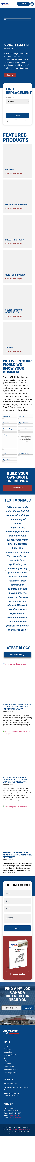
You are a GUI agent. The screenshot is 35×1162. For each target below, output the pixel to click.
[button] (32, 4)
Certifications (9, 1067)
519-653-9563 (14, 1115)
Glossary (7, 1064)
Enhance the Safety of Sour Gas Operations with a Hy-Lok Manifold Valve (17, 706)
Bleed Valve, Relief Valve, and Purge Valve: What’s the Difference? (17, 854)
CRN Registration (10, 1073)
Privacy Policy (15, 1131)
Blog (5, 1058)
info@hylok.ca (13, 1096)
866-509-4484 (14, 1093)
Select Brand (10, 97)
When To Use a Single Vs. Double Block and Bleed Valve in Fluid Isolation (15, 779)
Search (28, 1008)
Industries (8, 1052)
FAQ (5, 1061)
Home (6, 1046)
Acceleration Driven (17, 1129)
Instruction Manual (11, 1070)
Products (7, 1049)
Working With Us (10, 1055)
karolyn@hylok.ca (15, 1118)
